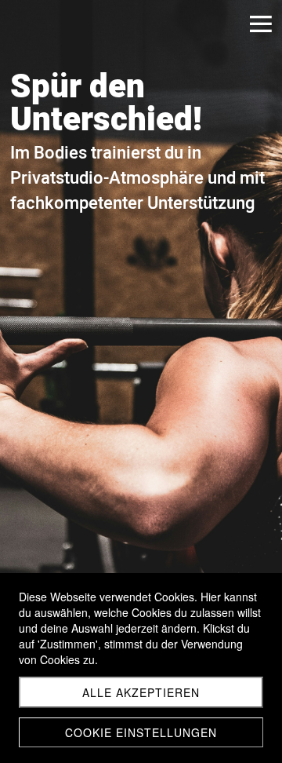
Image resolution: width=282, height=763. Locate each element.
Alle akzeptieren (141, 692)
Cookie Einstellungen (141, 732)
